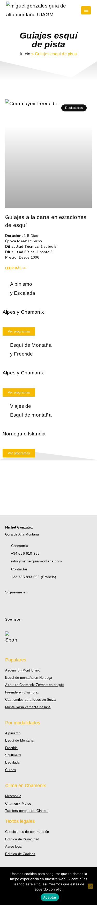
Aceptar (49, 897)
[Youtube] (24, 604)
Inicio (25, 53)
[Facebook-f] (8, 604)
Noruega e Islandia (24, 433)
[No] (90, 886)
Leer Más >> (15, 268)
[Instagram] (16, 604)
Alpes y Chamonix (23, 312)
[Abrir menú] (86, 10)
